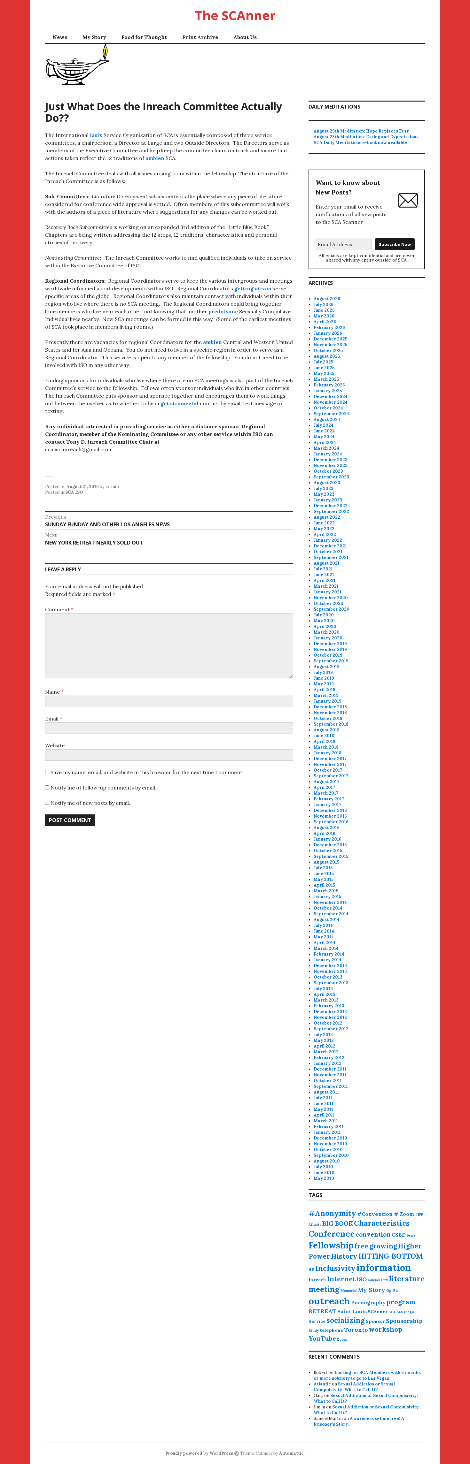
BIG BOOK (337, 1223)
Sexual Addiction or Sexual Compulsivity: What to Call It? (354, 1386)
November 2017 (330, 764)
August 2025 (327, 356)
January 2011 (327, 1132)
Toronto (356, 1329)
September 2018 (331, 724)
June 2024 (324, 431)
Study (314, 1330)
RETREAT (322, 1311)
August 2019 (327, 666)
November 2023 (331, 465)
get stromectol (180, 403)
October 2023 (328, 471)
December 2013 (330, 965)
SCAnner (378, 1312)
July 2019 (323, 672)
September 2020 (331, 609)
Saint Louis (352, 1311)
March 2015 (326, 891)
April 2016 (324, 833)
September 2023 (331, 477)
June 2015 (324, 873)
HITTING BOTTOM (390, 1256)
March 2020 (327, 632)
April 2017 (324, 787)
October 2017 (328, 770)
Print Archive (200, 37)
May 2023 (324, 494)
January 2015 (327, 896)
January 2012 (327, 1063)
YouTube (322, 1338)
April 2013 (324, 994)
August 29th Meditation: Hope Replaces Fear (361, 131)
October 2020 (328, 603)
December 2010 (330, 1138)
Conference (332, 1234)
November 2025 (330, 344)
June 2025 (324, 367)
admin (112, 486)
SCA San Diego (401, 1312)
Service (317, 1321)
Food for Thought (144, 37)
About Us (245, 37)
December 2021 (330, 546)
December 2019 (330, 643)
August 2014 (327, 919)
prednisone (223, 311)
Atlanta (315, 1224)
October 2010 (328, 1149)
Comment (59, 609)
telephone (331, 1330)
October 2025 (328, 350)
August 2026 (327, 298)
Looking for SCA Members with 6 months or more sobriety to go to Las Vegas (367, 1375)
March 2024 (326, 448)
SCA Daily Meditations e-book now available (360, 142)
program (401, 1302)
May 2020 (324, 620)
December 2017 (330, 758)
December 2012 (330, 1011)
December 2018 (330, 707)
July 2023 (323, 488)
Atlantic (322, 1384)
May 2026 (324, 316)
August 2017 (326, 781)
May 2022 (324, 528)
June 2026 (324, 310)
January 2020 (328, 638)
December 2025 (330, 339)
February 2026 (329, 327)
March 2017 (326, 793)
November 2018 (330, 712)
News (60, 37)
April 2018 (324, 741)
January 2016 (327, 839)
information (383, 1267)
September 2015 (331, 856)
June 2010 (324, 1172)
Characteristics (382, 1223)
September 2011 (331, 1086)
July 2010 (323, 1167)
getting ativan (252, 288)
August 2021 (327, 563)
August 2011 (326, 1092)
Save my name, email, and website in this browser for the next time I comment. (147, 772)
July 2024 (323, 425)
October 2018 (328, 718)
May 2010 (324, 1178)
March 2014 (326, 948)
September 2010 (331, 1155)
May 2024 (324, 436)
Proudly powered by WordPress (199, 1453)
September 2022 (331, 511)
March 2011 (326, 1121)
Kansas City (378, 1280)
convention (373, 1234)
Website (55, 745)
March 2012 (326, 1052)
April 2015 (324, 885)
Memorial (349, 1290)
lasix (96, 135)
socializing (345, 1320)
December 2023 (331, 459)
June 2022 (324, 523)
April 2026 (325, 321)
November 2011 (330, 1075)
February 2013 (329, 1006)
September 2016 (331, 822)
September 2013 (331, 983)
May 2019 (324, 684)
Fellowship (331, 1245)
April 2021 (324, 580)
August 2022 (327, 517)
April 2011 (324, 1115)
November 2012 (330, 1017)
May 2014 (324, 937)
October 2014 (328, 908)
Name (54, 692)
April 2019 (324, 689)
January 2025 (328, 390)
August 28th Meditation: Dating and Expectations (366, 137)
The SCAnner (235, 15)
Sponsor (375, 1321)
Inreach (317, 1280)
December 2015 (330, 845)
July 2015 (323, 868)
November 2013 (330, 971)
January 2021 (327, 592)
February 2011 (329, 1126)
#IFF (419, 1214)
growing (383, 1246)
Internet (341, 1279)
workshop (385, 1329)
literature (407, 1278)
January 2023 (328, 500)
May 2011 (323, 1109)
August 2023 (327, 482)
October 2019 (328, 655)
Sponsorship (404, 1320)
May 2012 (324, 1040)
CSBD (399, 1234)
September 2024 (331, 413)
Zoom (342, 1339)
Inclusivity (335, 1268)
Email (53, 718)
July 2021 (323, 569)
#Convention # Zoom (385, 1214)
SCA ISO (74, 492)
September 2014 (331, 914)
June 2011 (323, 1103)
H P (311, 1269)
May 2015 (323, 879)
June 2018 (324, 735)
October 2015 (328, 850)
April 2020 (325, 626)
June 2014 (324, 931)
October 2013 (328, 977)
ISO (361, 1279)
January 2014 (327, 960)
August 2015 (326, 862)
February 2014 (329, 954)
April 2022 (325, 534)
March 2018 (326, 747)
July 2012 (323, 1034)
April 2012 (324, 1046)
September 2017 (331, 776)
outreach (329, 1301)
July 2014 (323, 925)
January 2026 (328, 333)
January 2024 (328, 454)
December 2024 (331, 396)
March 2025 (326, 379)
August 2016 (327, 827)
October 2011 (328, 1080)
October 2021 (328, 551)
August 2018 (327, 730)
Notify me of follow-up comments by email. (103, 787)
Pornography (368, 1302)
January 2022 (328, 540)
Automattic (291, 1453)
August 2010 (327, 1161)
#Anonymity (332, 1213)
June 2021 (324, 574)
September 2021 (331, 557)
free (361, 1246)
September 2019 (331, 661)
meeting (324, 1289)
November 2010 (330, 1144)
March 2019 (326, 695)
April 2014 (324, 942)
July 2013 (323, 988)
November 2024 (331, 402)
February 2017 (329, 799)
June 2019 (324, 678)
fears (411, 1235)
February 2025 (329, 385)
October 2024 (328, 408)
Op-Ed (392, 1290)
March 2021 (326, 586)
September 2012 (331, 1029)
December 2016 (330, 810)
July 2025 (323, 362)
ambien (154, 158)
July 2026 (323, 304)
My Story (94, 37)
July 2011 (323, 1098)
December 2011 (330, 1069)
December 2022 (331, 505)
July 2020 (324, 615)
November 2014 (330, 902)
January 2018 (327, 753)
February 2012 (329, 1057)
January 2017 (327, 804)
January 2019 (327, 701)
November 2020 (331, 597)
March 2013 (326, 1000)
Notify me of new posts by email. (90, 803)
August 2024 (327, 419)
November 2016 (330, 816)
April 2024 (325, 442)
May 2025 (324, 373)
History (344, 1256)
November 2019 (330, 649)
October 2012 (328, 1023)
